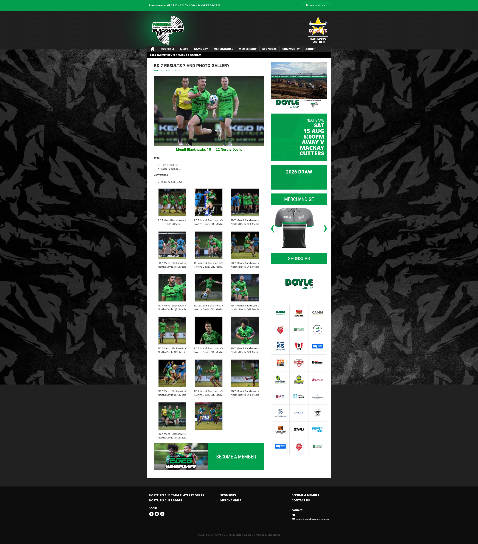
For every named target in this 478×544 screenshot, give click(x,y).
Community (291, 49)
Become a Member (316, 5)
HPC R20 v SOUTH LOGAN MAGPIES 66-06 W (184, 5)
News (184, 49)
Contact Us (301, 500)
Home (152, 49)
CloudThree (274, 534)
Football (167, 49)
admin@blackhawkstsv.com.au (310, 519)
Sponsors (269, 49)
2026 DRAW (299, 172)
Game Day (201, 49)
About (310, 49)
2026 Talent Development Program (175, 55)
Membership (248, 49)
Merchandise (223, 49)
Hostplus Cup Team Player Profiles (176, 495)
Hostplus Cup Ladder (165, 500)
